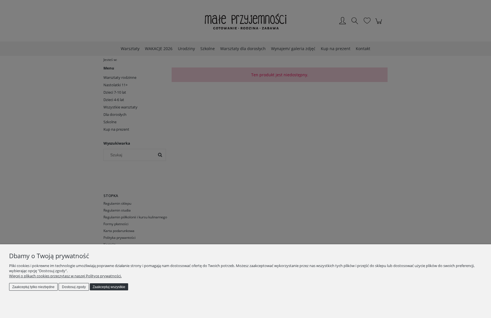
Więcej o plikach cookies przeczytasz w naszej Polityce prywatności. (65, 275)
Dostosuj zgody (74, 287)
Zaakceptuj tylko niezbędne (33, 287)
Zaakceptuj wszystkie (109, 287)
